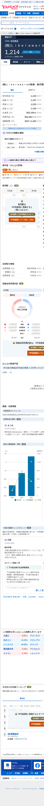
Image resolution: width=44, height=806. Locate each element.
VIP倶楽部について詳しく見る (22, 220)
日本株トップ (6, 18)
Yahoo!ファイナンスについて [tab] (21, 778)
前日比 (22, 698)
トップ (4, 13)
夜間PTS (31, 90)
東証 (12, 90)
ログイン (36, 9)
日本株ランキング (20, 18)
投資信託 (36, 13)
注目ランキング (35, 18)
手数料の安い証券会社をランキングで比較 (22, 128)
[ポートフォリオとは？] (15, 28)
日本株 (11, 13)
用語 (12, 96)
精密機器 (14, 41)
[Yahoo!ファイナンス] (16, 6)
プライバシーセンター (30, 789)
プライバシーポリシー (13, 789)
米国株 (18, 13)
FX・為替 (27, 13)
